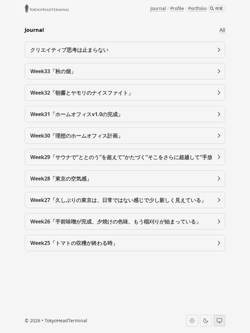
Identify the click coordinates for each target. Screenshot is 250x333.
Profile (177, 8)
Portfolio (197, 8)
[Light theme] (192, 320)
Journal (158, 8)
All (222, 29)
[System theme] (219, 320)
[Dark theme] (206, 320)
